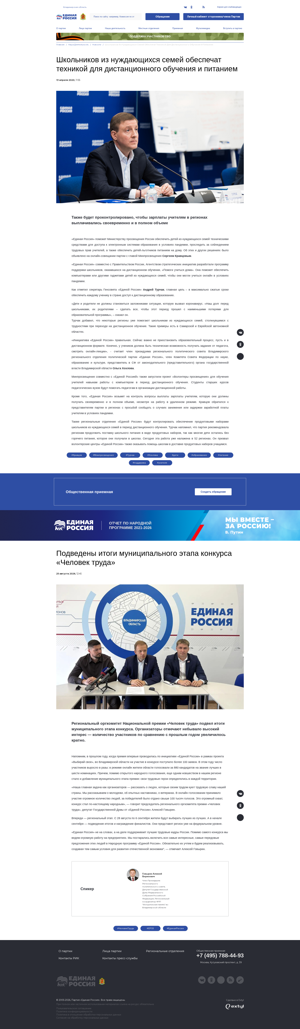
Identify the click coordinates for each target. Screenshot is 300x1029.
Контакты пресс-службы (120, 958)
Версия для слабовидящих (229, 7)
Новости (96, 44)
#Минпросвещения (103, 455)
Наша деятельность (115, 28)
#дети (175, 455)
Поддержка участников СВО (150, 36)
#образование (199, 455)
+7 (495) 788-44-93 (220, 955)
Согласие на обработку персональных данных (82, 1018)
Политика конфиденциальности (74, 1011)
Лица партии (85, 28)
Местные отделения (148, 28)
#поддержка (139, 462)
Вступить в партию (232, 28)
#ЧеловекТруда (125, 928)
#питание (223, 455)
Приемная (177, 28)
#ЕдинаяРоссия (175, 928)
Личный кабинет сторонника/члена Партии (213, 16)
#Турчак (130, 455)
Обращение (162, 16)
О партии (61, 28)
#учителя (162, 462)
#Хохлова (153, 455)
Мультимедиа (203, 28)
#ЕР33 (150, 928)
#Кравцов (77, 455)
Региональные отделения (165, 951)
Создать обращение (213, 491)
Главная (60, 44)
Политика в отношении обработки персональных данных (88, 1014)
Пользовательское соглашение (73, 1008)
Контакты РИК (69, 958)
